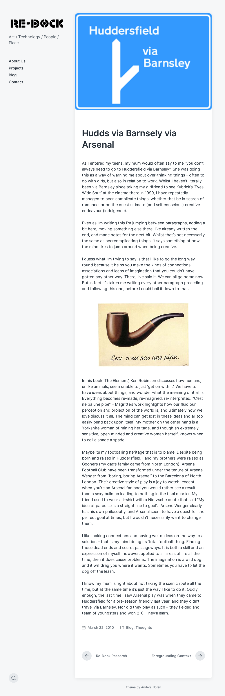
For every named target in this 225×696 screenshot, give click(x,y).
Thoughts (144, 627)
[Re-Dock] (37, 23)
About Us (17, 61)
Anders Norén (151, 687)
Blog (13, 75)
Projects (16, 68)
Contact (16, 82)
